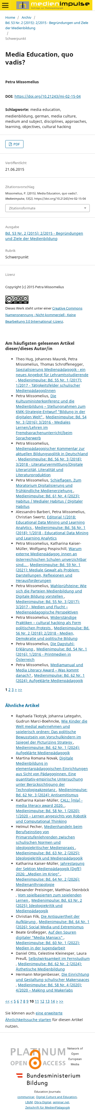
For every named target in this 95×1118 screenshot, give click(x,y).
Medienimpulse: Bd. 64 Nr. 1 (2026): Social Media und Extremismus (52, 924)
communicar (26, 1097)
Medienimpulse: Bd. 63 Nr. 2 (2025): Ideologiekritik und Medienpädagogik (49, 855)
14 (53, 1001)
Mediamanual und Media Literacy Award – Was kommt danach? (49, 670)
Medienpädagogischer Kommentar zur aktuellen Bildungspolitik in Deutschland (52, 451)
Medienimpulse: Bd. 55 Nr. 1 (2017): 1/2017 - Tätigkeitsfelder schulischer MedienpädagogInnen (49, 385)
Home (10, 17)
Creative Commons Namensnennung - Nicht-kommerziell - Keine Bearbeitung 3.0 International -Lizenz (43, 315)
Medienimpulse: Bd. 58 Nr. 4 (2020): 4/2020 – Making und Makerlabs (49, 987)
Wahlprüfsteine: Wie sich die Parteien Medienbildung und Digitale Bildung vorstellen (51, 591)
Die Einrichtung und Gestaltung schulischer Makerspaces (52, 977)
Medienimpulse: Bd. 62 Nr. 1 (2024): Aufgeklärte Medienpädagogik (50, 678)
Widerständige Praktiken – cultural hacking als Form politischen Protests (48, 622)
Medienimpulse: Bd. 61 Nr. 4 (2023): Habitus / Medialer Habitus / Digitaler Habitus (49, 501)
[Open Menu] (5, 5)
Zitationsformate (22, 208)
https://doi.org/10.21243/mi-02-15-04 (48, 96)
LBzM (29, 1102)
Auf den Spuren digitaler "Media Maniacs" (46, 935)
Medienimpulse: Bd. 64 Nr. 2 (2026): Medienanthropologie (48, 882)
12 (42, 1001)
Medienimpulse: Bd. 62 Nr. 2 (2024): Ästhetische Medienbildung (49, 966)
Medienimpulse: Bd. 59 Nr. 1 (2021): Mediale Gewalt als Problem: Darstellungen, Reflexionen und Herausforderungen (48, 572)
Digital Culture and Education (56, 1097)
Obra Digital (42, 1102)
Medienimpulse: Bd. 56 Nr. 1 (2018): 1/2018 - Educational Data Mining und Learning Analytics (52, 533)
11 (37, 1001)
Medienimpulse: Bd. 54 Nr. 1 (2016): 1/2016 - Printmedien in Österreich (51, 654)
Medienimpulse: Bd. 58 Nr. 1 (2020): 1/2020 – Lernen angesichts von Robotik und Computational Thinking (51, 816)
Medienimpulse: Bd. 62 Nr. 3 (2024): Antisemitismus (51, 792)
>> (20, 689)
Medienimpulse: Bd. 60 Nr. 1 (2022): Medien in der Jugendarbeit (48, 945)
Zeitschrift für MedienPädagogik (47, 1107)
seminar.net (61, 1102)
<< (7, 1001)
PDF (16, 144)
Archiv (26, 17)
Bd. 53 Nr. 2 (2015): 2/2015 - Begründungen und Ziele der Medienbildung (46, 25)
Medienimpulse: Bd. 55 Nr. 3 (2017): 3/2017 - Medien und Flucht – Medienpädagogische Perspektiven (48, 607)
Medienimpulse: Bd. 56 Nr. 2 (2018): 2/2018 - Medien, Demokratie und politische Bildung (52, 633)
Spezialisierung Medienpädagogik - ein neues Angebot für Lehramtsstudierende (52, 372)
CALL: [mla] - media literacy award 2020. (49, 803)
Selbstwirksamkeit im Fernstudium (59, 958)
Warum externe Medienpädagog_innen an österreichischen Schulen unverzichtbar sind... (51, 556)
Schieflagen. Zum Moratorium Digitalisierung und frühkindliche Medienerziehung (48, 485)
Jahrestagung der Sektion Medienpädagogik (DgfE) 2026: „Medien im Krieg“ (50, 868)
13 (47, 1001)
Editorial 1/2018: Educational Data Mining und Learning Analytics (50, 522)
